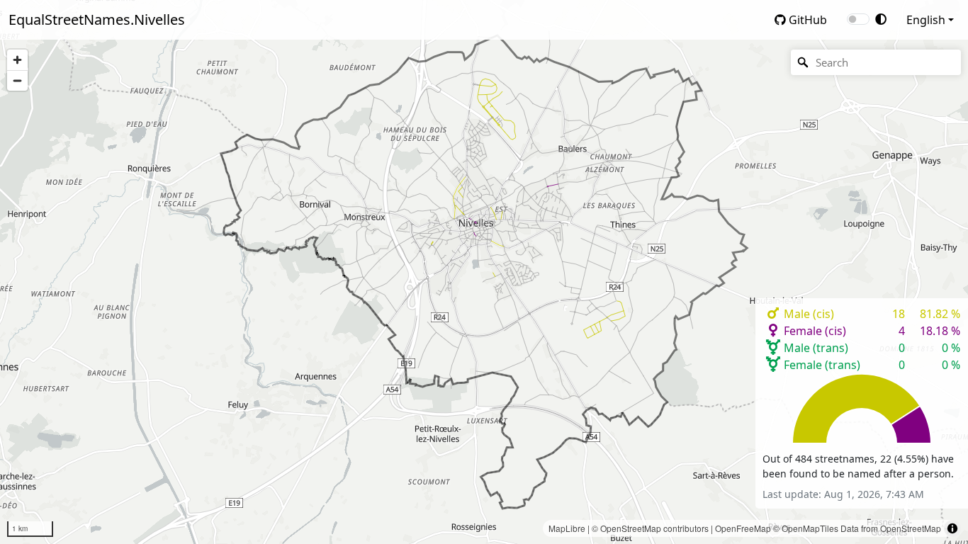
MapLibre (566, 528)
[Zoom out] (17, 80)
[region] (484, 272)
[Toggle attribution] (952, 528)
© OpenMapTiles (805, 528)
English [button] (925, 20)
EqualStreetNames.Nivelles (97, 19)
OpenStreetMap (630, 528)
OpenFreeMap (743, 528)
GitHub (806, 20)
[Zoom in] (17, 60)
